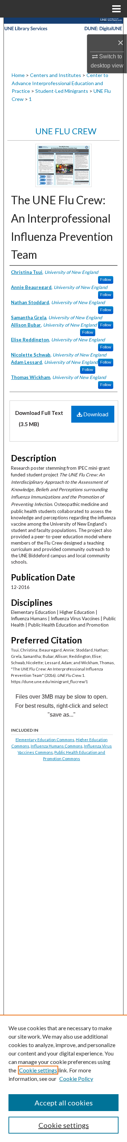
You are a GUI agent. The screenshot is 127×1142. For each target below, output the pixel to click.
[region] (63, 1078)
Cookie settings (38, 1070)
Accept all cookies (64, 1102)
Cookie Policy (76, 1078)
